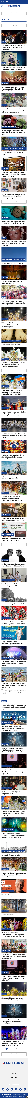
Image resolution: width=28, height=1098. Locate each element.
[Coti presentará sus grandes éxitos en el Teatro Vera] (14, 468)
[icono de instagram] (25, 1089)
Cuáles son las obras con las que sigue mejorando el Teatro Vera (12, 519)
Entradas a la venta (7, 637)
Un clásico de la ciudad (8, 657)
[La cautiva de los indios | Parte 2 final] (14, 144)
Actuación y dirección (7, 890)
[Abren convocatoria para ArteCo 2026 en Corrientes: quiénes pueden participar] (14, 185)
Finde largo (5, 869)
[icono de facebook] (12, 1089)
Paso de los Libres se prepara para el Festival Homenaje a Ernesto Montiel (14, 663)
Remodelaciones (6, 514)
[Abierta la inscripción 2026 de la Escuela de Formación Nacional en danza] (14, 425)
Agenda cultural (6, 950)
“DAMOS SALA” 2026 (6, 787)
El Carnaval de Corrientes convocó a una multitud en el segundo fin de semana (13, 1000)
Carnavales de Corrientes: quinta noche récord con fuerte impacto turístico (13, 813)
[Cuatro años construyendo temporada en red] (14, 783)
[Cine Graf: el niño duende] (14, 336)
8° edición (4, 190)
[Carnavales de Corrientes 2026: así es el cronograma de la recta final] (14, 613)
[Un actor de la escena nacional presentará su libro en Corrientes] (14, 886)
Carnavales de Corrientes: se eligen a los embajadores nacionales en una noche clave (12, 499)
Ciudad (4, 63)
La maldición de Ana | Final (11, 855)
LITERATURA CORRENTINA (7, 829)
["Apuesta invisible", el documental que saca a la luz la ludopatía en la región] (14, 696)
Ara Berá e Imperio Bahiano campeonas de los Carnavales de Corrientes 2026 (13, 303)
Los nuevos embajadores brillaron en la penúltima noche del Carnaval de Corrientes (13, 365)
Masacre (4, 599)
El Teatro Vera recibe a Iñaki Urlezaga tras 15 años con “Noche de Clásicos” (13, 1022)
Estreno (4, 701)
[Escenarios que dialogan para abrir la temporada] (14, 272)
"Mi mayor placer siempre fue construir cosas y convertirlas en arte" (13, 132)
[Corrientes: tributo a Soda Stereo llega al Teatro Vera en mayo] (14, 58)
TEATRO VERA (5, 744)
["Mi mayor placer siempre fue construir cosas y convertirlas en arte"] (14, 122)
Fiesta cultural (6, 617)
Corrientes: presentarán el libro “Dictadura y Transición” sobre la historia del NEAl (13, 174)
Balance (4, 994)
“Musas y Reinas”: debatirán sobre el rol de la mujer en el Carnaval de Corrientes (13, 243)
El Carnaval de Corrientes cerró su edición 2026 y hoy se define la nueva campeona (13, 325)
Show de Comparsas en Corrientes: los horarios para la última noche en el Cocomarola (12, 935)
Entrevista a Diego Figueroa (9, 126)
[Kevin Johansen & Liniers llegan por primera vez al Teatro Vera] (14, 555)
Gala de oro (5, 408)
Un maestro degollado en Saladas (13, 604)
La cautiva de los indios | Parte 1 (12, 263)
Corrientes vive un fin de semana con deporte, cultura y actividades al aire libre (13, 685)
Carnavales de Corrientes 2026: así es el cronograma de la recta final (13, 623)
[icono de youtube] (3, 1089)
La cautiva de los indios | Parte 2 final (12, 153)
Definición (4, 319)
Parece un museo (7, 915)
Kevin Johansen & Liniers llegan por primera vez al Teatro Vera (13, 565)
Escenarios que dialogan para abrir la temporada (12, 282)
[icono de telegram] (20, 1089)
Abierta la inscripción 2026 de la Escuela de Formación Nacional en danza (13, 436)
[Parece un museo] (14, 906)
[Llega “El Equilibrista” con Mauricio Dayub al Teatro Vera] (14, 633)
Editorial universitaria (8, 534)
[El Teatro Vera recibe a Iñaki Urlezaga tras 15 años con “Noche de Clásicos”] (14, 1011)
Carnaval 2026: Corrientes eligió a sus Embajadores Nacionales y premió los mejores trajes (13, 414)
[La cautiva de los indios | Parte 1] (14, 254)
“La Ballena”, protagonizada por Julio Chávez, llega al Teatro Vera (13, 223)
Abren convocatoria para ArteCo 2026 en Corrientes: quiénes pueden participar (13, 196)
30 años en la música (7, 722)
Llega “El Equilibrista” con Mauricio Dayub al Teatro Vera (12, 643)
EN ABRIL (4, 472)
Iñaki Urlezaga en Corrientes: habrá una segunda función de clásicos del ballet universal (12, 750)
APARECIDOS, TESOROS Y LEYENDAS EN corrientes (13, 259)
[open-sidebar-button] (2, 6)
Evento (4, 41)
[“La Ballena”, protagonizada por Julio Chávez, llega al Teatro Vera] (14, 213)
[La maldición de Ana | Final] (14, 846)
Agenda (4, 679)
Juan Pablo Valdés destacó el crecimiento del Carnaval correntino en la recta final (11, 392)
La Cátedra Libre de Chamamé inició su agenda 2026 (12, 585)
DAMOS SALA (5, 277)
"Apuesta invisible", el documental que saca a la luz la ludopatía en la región (13, 707)
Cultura (4, 429)
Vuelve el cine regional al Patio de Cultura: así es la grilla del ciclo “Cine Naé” (13, 978)
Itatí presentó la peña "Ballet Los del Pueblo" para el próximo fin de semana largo (13, 956)
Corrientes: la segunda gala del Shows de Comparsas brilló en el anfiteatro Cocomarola (13, 1043)
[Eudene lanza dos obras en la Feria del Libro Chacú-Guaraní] (14, 529)
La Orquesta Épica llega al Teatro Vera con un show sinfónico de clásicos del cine (13, 89)
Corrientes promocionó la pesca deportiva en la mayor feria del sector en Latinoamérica (13, 111)
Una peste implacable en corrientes (11, 340)
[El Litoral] (14, 6)
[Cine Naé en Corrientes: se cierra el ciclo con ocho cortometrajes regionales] (14, 761)
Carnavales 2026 (6, 928)
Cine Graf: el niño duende (10, 345)
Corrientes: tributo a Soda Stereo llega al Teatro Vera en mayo (13, 68)
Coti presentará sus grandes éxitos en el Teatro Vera (11, 478)
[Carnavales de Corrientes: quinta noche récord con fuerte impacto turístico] (14, 803)
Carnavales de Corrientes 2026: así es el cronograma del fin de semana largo (13, 875)
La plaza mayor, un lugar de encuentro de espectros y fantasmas (12, 148)
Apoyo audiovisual (6, 766)
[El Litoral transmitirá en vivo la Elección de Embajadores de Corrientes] (14, 448)
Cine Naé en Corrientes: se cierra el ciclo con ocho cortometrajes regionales (13, 772)
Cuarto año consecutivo (8, 580)
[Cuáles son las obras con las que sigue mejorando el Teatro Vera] (14, 510)
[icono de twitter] (7, 1089)
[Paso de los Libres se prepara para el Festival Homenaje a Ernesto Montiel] (14, 653)
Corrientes (5, 83)
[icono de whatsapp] (16, 1089)
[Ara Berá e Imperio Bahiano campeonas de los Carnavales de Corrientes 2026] (14, 292)
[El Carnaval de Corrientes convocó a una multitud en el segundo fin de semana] (14, 989)
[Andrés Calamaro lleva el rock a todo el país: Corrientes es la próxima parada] (14, 37)
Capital (4, 237)
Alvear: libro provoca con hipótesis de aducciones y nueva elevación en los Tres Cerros (13, 835)
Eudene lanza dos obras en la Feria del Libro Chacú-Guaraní (13, 539)
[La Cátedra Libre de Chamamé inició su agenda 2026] (14, 575)
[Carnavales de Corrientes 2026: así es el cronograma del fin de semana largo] (14, 864)
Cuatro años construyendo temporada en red (11, 793)
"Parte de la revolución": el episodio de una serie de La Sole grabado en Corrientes (12, 728)
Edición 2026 (5, 358)
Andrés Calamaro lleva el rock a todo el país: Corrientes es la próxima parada (13, 47)
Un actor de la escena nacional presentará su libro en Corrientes (13, 896)
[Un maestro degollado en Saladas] (14, 595)
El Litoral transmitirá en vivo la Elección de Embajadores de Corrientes (12, 457)
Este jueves (5, 451)
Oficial (4, 297)
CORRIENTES (5, 168)
